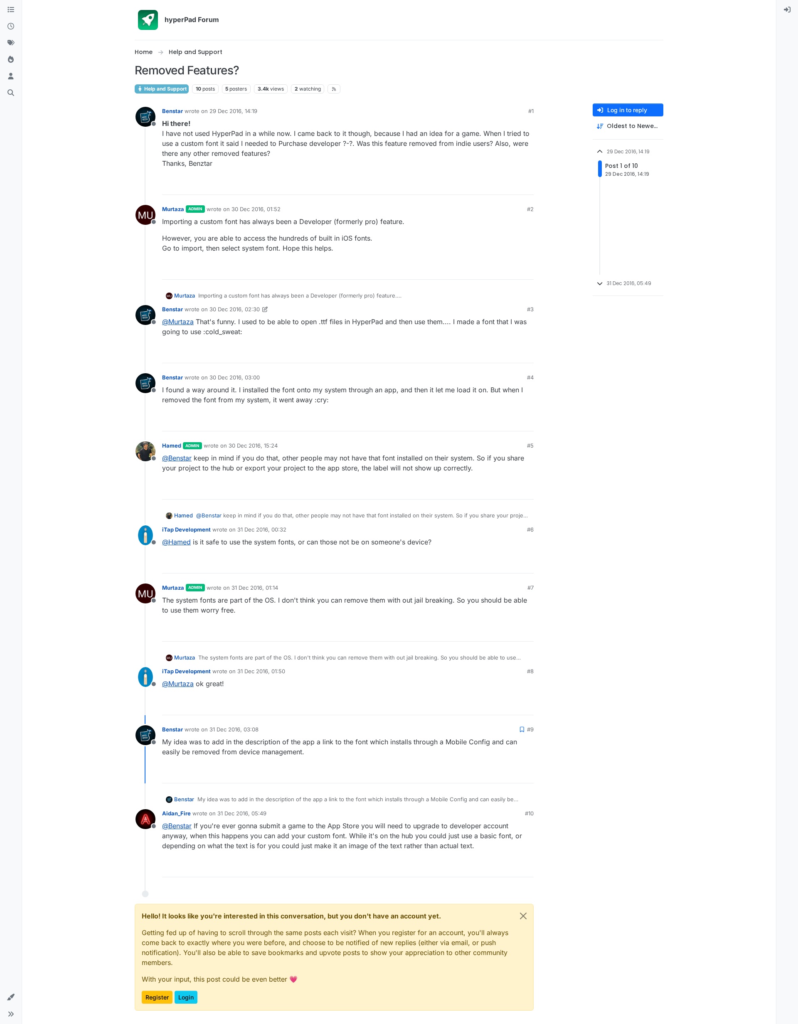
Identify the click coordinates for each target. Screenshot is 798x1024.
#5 (530, 445)
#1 (531, 111)
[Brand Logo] (148, 20)
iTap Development (186, 529)
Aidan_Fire (176, 813)
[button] (10, 997)
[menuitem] (787, 10)
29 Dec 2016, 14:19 (233, 111)
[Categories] (10, 10)
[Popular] (10, 59)
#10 (529, 813)
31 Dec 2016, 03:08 (234, 729)
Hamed (171, 445)
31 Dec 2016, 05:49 (241, 813)
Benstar (172, 111)
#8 (530, 671)
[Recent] (10, 26)
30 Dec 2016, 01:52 (256, 209)
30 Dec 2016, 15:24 (253, 445)
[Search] (10, 93)
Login (186, 997)
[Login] (787, 10)
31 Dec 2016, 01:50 (261, 671)
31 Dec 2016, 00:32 (261, 529)
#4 (530, 377)
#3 (530, 309)
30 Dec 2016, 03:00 (234, 377)
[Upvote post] (497, 184)
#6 (530, 529)
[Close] (523, 916)
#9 (530, 729)
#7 (530, 587)
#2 (530, 209)
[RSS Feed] (334, 89)
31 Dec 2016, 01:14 (255, 587)
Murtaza (173, 209)
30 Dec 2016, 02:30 (234, 309)
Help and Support (165, 89)
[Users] (10, 76)
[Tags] (10, 43)
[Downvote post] (526, 184)
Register (157, 997)
